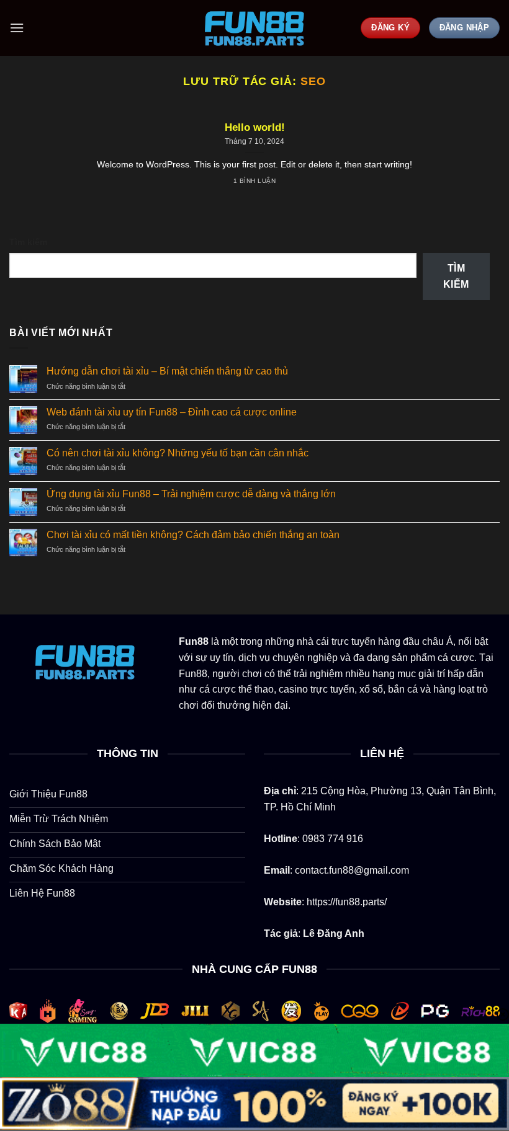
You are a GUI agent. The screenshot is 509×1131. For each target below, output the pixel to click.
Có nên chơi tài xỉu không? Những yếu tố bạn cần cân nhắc (178, 453)
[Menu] (16, 27)
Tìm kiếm (28, 242)
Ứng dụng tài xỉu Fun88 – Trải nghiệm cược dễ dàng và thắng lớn (191, 494)
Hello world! (255, 127)
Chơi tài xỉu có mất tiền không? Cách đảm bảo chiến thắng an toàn (193, 535)
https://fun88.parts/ (347, 902)
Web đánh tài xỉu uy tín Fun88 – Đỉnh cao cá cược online (172, 412)
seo (313, 80)
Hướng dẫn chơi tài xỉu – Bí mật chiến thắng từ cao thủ (167, 371)
